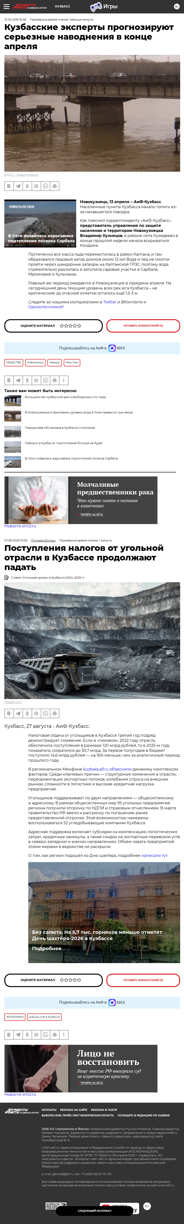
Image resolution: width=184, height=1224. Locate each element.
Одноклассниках (45, 307)
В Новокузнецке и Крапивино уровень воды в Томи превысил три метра (79, 412)
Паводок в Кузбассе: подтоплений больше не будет (64, 443)
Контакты (49, 1110)
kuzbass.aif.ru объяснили (107, 769)
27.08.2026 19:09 (15, 540)
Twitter (109, 302)
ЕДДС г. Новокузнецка (21, 175)
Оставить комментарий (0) (143, 325)
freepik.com (13, 702)
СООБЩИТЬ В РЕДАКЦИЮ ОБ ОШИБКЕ (144, 1115)
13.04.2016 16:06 (15, 19)
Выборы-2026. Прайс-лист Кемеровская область (78, 1115)
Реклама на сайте (73, 1110)
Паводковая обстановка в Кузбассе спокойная (60, 428)
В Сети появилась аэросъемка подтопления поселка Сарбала (71, 458)
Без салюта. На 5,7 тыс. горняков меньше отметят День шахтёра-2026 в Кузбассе (97, 935)
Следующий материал (94, 1210)
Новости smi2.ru (20, 526)
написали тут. (154, 855)
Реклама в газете (104, 1110)
